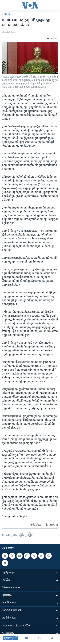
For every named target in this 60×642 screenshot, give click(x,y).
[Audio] (39, 638)
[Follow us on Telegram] (34, 556)
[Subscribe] (5, 563)
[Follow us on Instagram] (27, 556)
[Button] (52, 38)
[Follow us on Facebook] (5, 556)
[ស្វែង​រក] (52, 638)
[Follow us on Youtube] (19, 556)
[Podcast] (48, 556)
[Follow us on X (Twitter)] (12, 556)
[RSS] (41, 556)
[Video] (26, 638)
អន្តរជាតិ (6, 14)
